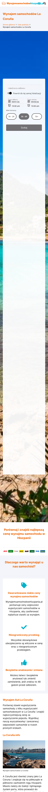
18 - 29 (11, 116)
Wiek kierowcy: (11, 110)
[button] (39, 3)
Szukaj (24, 127)
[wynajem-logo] (23, 3)
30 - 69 (24, 116)
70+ (36, 116)
